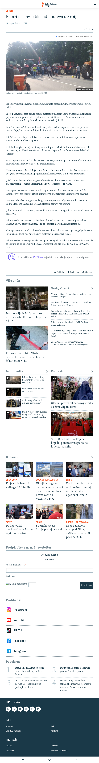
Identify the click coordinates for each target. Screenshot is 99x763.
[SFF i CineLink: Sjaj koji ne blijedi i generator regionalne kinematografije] (72, 424)
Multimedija (14, 371)
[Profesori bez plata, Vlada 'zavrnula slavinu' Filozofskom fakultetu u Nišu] (27, 338)
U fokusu (12, 457)
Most (9, 522)
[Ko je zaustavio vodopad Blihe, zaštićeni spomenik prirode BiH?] (79, 511)
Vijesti (9, 11)
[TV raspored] (38, 709)
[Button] (88, 29)
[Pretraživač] (76, 760)
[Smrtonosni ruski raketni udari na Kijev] (13, 392)
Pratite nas (86, 585)
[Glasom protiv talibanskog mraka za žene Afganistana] (72, 388)
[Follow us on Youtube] (20, 709)
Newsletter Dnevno (59, 751)
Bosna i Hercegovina (47, 480)
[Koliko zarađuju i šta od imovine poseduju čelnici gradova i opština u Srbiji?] (79, 469)
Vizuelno (10, 751)
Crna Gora (11, 480)
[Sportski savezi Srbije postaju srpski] (49, 511)
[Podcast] (49, 760)
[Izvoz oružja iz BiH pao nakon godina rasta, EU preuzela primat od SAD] (27, 298)
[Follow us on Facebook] (8, 709)
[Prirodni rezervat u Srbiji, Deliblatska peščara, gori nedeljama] (13, 380)
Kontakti (54, 731)
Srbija (69, 480)
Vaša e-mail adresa (16, 565)
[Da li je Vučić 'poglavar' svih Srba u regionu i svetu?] (19, 511)
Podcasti (57, 371)
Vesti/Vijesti (60, 288)
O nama (9, 726)
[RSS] (32, 709)
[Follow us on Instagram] (26, 709)
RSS (52, 726)
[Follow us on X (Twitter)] (14, 709)
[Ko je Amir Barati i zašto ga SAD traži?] (19, 469)
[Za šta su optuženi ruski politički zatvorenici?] (13, 403)
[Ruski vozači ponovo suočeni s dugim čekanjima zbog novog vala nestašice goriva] (13, 415)
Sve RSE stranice (13, 731)
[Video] (23, 760)
